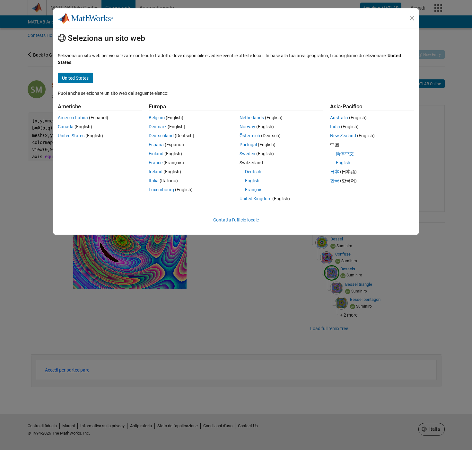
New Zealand (343, 135)
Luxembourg (161, 189)
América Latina (73, 117)
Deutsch (253, 171)
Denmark (158, 126)
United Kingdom (255, 198)
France (155, 162)
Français (253, 189)
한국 (334, 180)
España (156, 144)
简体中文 (345, 153)
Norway (247, 126)
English (252, 180)
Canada (66, 126)
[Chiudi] (411, 18)
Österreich (250, 135)
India (335, 126)
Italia (154, 180)
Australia (339, 117)
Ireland (155, 171)
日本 (334, 171)
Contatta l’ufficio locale (236, 219)
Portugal (248, 144)
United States (71, 135)
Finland (156, 153)
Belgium (157, 117)
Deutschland (161, 135)
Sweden (247, 153)
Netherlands (252, 117)
